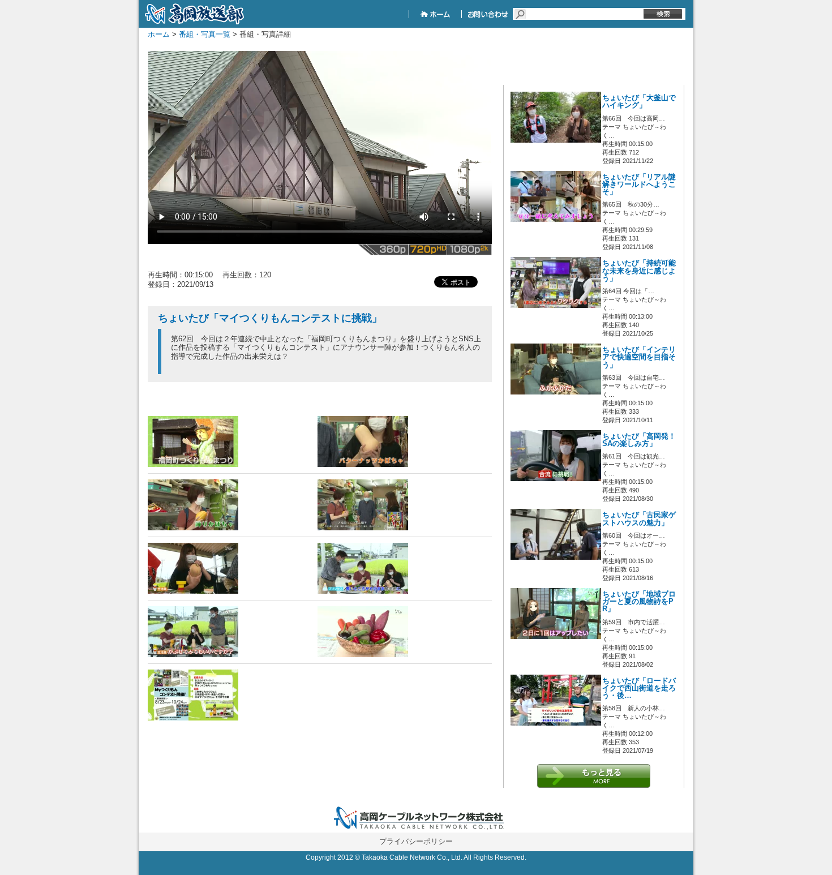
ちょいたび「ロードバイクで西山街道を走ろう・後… (639, 688)
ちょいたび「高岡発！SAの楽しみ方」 (639, 440)
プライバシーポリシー (416, 841)
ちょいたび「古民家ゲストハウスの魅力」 (639, 518)
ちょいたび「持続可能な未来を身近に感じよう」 (639, 270)
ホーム (159, 34)
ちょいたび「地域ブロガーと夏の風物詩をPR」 (639, 601)
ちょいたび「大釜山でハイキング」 (639, 101)
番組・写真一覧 (204, 34)
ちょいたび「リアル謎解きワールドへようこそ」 (639, 184)
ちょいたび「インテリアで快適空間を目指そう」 (639, 357)
